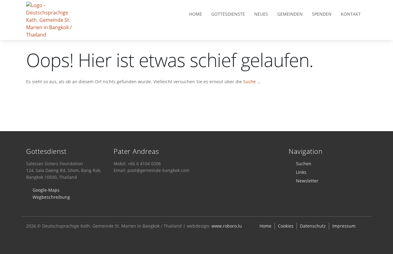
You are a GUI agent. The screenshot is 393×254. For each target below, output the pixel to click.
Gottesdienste (228, 14)
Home (195, 14)
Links (301, 172)
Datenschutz (313, 226)
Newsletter (307, 181)
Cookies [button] (286, 226)
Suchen (303, 163)
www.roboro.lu (227, 226)
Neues (261, 14)
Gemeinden (290, 14)
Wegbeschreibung (51, 197)
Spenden (322, 14)
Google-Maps (46, 190)
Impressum (344, 226)
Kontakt (351, 14)
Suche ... (252, 81)
